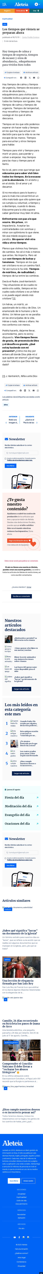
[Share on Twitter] (30, 78)
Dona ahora (20, 11)
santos (7, 959)
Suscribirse (14, 1181)
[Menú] (7, 4)
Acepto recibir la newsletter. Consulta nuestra (21, 459)
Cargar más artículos (21, 689)
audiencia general (11, 1043)
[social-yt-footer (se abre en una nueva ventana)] (15, 1237)
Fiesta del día (14, 797)
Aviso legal (21, 1257)
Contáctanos (21, 1262)
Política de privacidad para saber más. (20, 460)
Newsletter (21, 1214)
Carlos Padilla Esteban (30, 37)
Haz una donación (21, 1249)
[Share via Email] (34, 78)
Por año (21, 1228)
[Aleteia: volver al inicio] (21, 4)
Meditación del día (18, 806)
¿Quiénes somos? (21, 1253)
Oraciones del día (17, 824)
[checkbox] (5, 458)
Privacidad (21, 1266)
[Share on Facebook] (21, 78)
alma (6, 405)
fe (5, 1000)
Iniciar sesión (28, 1181)
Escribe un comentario (21, 596)
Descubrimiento (21, 1204)
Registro (7, 11)
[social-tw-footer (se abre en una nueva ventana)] (24, 1237)
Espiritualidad (7, 19)
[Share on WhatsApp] (38, 78)
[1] (14, 298)
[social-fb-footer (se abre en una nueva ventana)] (19, 1237)
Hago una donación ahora (18, 540)
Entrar (29, 587)
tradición (8, 909)
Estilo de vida (21, 1200)
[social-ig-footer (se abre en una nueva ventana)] (28, 1237)
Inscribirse (10, 466)
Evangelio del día (17, 815)
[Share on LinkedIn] (25, 78)
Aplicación (21, 1218)
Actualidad (21, 1194)
